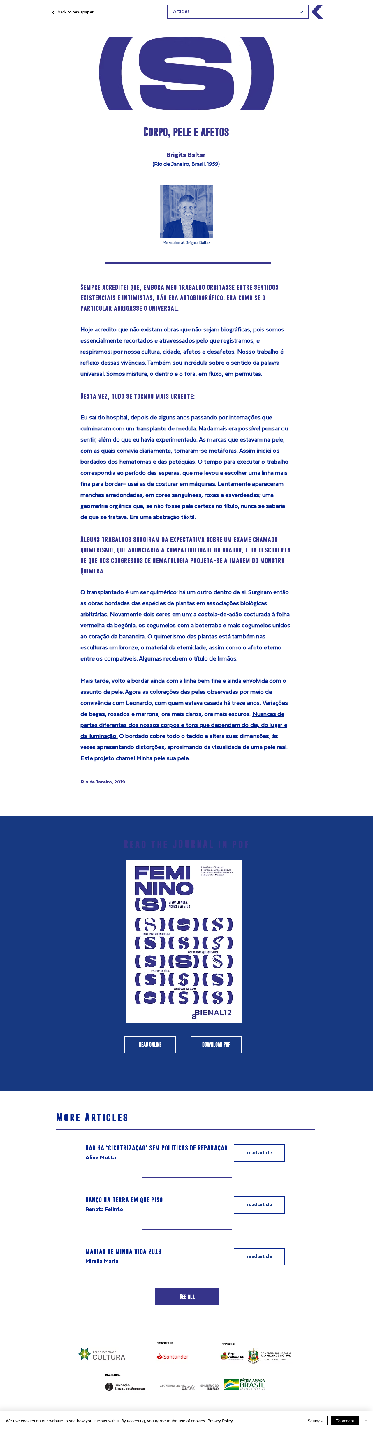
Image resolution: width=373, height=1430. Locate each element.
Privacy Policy (220, 1421)
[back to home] (318, 12)
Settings (315, 1421)
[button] (259, 1153)
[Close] (366, 1420)
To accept (345, 1421)
